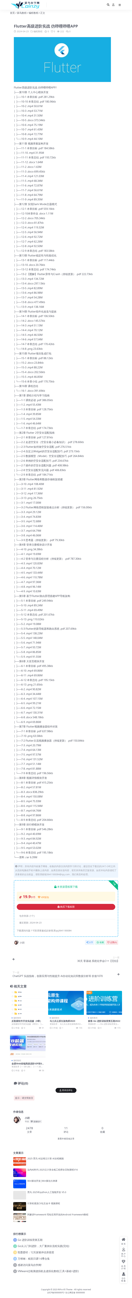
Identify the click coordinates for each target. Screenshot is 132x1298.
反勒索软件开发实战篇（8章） (27, 1020)
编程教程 (33, 12)
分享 (91, 942)
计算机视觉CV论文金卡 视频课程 (43, 1203)
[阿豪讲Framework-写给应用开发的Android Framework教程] (19, 1217)
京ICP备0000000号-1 (56, 1292)
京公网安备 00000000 (75, 1292)
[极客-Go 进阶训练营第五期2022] (104, 1003)
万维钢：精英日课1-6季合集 (34, 1258)
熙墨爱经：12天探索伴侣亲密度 (36, 1252)
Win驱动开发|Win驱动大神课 (42, 1180)
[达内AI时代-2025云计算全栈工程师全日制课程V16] (19, 1172)
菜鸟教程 (22, 12)
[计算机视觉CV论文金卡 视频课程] (19, 1206)
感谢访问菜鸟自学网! (30, 1265)
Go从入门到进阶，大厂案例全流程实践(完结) (43, 1246)
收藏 (102, 942)
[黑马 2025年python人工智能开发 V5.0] (19, 1195)
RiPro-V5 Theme (65, 1289)
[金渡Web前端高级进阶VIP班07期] (28, 1046)
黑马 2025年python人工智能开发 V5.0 (46, 1192)
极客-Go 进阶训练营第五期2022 (104, 1020)
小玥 (22, 942)
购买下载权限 (67, 907)
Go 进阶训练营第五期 (30, 1240)
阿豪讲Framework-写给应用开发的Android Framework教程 (57, 1214)
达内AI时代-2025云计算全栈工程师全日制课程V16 (52, 1169)
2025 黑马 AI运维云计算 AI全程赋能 (45, 1158)
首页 (12, 12)
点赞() (113, 942)
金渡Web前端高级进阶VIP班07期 (27, 1065)
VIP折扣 (45, 897)
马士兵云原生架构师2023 (62, 1020)
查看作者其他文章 (66, 1138)
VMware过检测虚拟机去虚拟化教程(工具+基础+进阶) (48, 1271)
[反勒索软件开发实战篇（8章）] (28, 1003)
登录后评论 (67, 1090)
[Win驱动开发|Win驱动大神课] (19, 1184)
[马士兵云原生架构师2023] (66, 1003)
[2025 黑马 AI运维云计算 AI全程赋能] (19, 1161)
